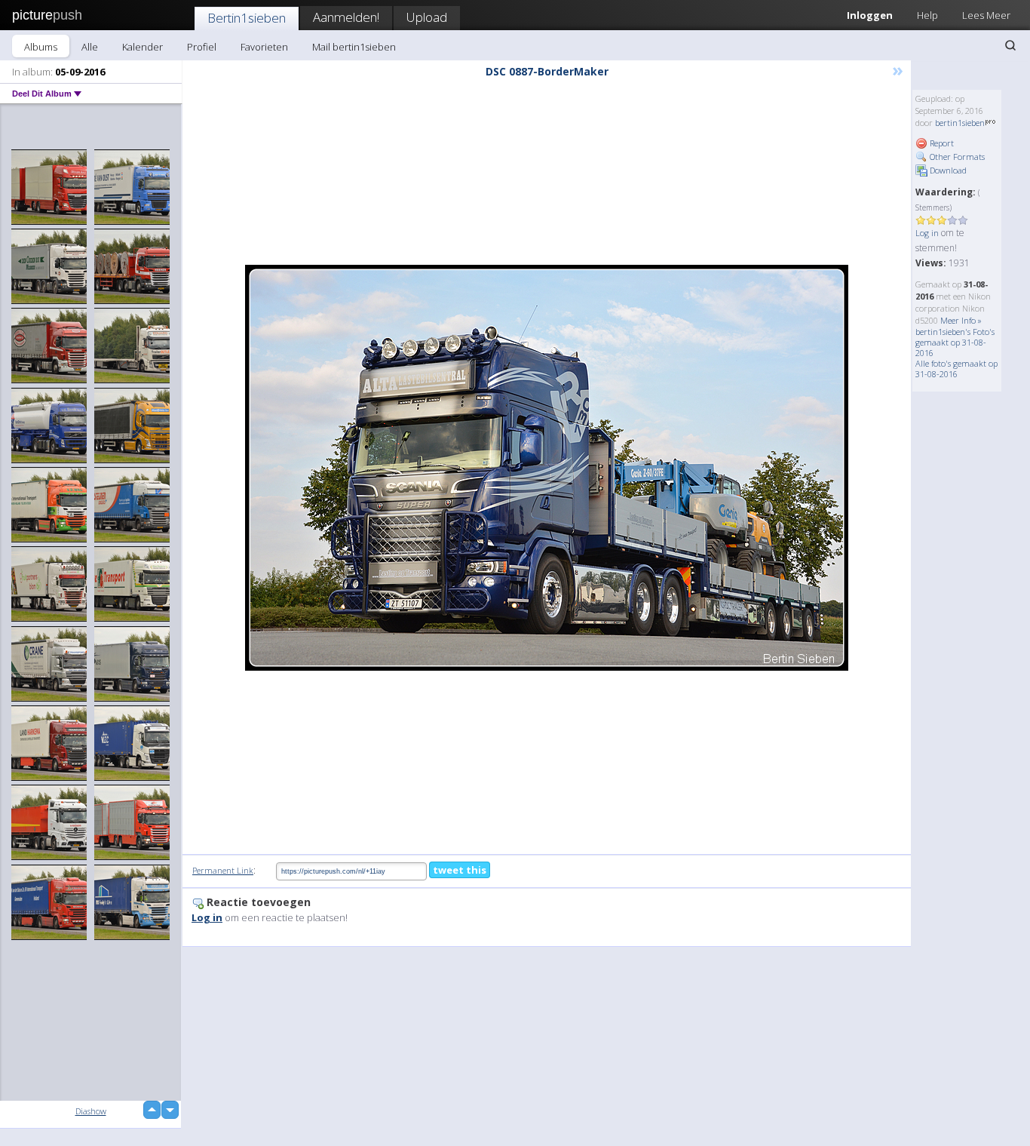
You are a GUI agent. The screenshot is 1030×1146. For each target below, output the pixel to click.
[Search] (1010, 45)
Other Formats (956, 156)
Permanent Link (222, 870)
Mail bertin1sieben (354, 47)
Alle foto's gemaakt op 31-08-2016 (956, 368)
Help (927, 15)
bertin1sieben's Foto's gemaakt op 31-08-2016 (955, 342)
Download (947, 170)
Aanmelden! (346, 17)
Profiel (201, 47)
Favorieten (264, 47)
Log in (927, 232)
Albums (40, 47)
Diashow (90, 1111)
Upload (426, 17)
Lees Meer (986, 15)
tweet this (459, 870)
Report (940, 143)
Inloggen (870, 15)
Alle (89, 47)
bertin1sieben (960, 122)
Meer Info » (961, 320)
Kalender (142, 47)
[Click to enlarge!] (546, 468)
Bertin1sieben (246, 17)
